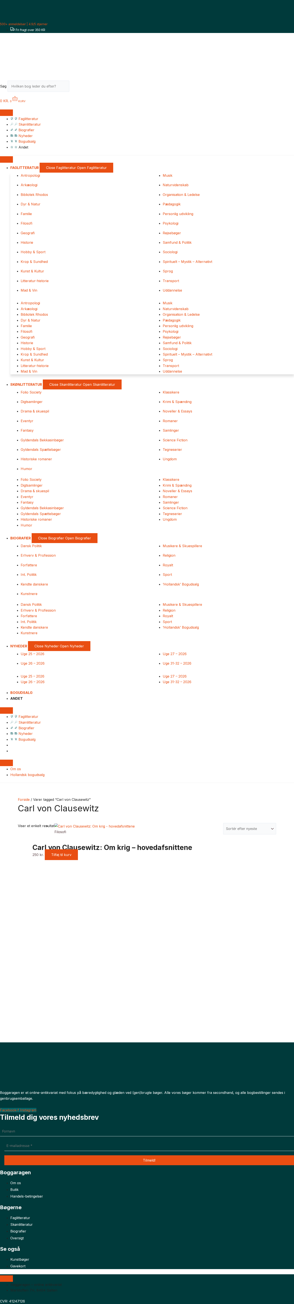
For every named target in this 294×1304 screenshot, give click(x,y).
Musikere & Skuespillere (182, 546)
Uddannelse (172, 290)
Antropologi (30, 175)
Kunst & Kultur (32, 271)
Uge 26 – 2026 (33, 663)
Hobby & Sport (33, 252)
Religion (169, 555)
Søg (3, 86)
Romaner (170, 421)
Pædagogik (172, 204)
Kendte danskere (34, 584)
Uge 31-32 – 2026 (177, 663)
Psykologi (170, 223)
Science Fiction (175, 440)
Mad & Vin (29, 290)
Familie (26, 214)
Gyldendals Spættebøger (41, 449)
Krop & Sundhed (34, 261)
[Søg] (76, 87)
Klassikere (171, 392)
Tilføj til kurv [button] (61, 855)
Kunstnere (29, 594)
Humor (26, 469)
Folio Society (31, 392)
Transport (171, 281)
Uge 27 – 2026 (175, 654)
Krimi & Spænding (177, 402)
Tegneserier (172, 449)
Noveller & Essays (177, 411)
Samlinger (171, 430)
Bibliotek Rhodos (34, 194)
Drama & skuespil (35, 411)
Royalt (168, 565)
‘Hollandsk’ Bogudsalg (181, 584)
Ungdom (170, 459)
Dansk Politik (31, 546)
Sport (167, 574)
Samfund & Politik (177, 242)
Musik (167, 175)
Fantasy (27, 430)
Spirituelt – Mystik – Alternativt (187, 261)
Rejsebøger (172, 233)
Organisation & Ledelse (181, 194)
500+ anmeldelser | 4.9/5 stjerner (24, 24)
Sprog (168, 271)
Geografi (28, 233)
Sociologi (170, 252)
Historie (27, 242)
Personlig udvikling (178, 214)
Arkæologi (29, 185)
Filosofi (26, 223)
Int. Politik (29, 574)
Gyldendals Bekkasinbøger (42, 440)
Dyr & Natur (30, 204)
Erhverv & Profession (38, 555)
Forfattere (29, 565)
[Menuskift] (6, 112)
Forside (24, 799)
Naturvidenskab (176, 185)
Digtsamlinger (32, 402)
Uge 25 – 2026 (32, 654)
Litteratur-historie (35, 281)
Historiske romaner (36, 459)
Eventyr (27, 421)
